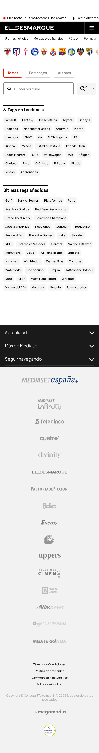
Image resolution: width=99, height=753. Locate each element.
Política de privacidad (49, 671)
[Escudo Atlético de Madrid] (16, 52)
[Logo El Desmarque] (49, 472)
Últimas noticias (16, 38)
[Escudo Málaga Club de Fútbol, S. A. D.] (90, 52)
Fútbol (74, 38)
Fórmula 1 (91, 38)
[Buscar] (83, 89)
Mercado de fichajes (48, 38)
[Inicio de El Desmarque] (29, 28)
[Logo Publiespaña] (49, 624)
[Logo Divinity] (49, 455)
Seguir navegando (23, 359)
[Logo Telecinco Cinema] (49, 573)
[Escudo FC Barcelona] (62, 52)
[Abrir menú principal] (91, 27)
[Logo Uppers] (49, 556)
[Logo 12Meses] (50, 590)
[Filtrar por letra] (93, 89)
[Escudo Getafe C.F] (71, 52)
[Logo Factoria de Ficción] (49, 489)
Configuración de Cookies (50, 677)
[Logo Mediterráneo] (49, 641)
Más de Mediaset (22, 345)
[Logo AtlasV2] (50, 607)
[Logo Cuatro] (49, 438)
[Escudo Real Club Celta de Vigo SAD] (26, 52)
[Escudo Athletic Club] (7, 52)
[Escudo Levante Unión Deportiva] (80, 52)
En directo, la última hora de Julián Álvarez (36, 18)
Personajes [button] (38, 72)
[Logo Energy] (49, 523)
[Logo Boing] (49, 506)
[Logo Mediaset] (49, 382)
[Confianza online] (50, 735)
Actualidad (16, 332)
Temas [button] (13, 72)
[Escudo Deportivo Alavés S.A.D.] (35, 52)
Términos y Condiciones (49, 664)
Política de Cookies (49, 684)
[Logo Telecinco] (49, 421)
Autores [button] (64, 72)
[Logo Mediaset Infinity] (49, 404)
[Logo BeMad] (49, 540)
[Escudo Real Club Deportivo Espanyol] (53, 52)
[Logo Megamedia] (52, 712)
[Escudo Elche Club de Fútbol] (44, 52)
